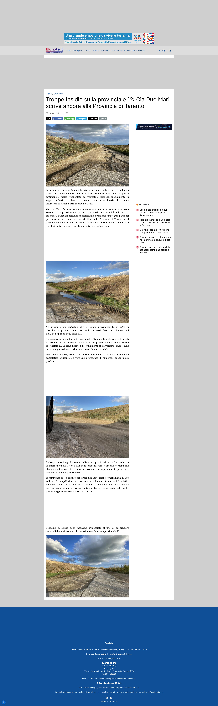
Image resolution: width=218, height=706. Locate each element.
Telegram (82, 119)
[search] (170, 50)
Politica (96, 50)
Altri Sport (77, 50)
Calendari (140, 50)
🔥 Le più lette (142, 204)
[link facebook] (164, 50)
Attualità (104, 50)
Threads (94, 119)
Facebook (58, 119)
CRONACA (58, 94)
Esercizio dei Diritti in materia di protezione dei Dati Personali (109, 678)
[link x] (159, 50)
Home (49, 94)
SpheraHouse (113, 701)
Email (104, 119)
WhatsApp (70, 119)
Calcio (68, 50)
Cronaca (87, 50)
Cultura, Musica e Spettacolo (122, 50)
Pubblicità (109, 643)
